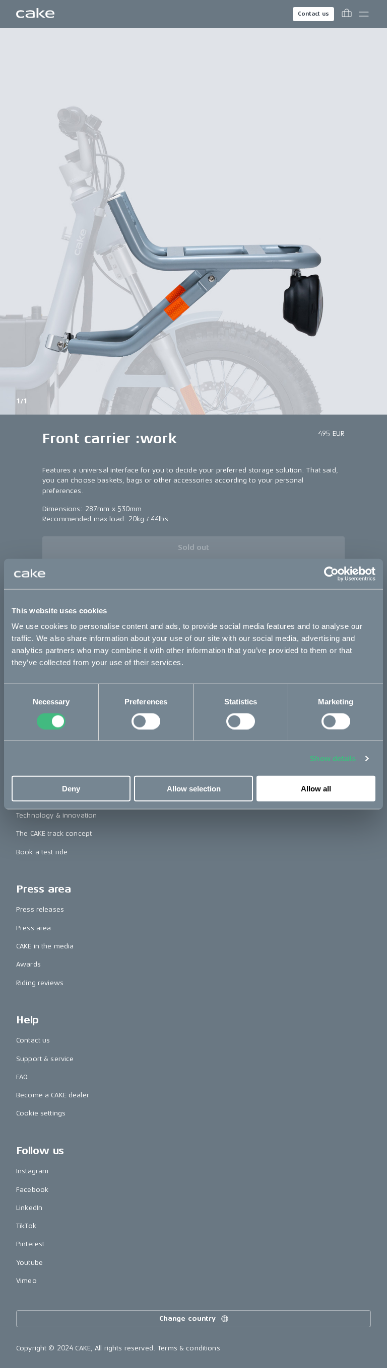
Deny (71, 788)
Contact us (313, 14)
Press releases (40, 909)
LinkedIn (29, 1208)
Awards (28, 964)
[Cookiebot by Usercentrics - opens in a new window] (331, 573)
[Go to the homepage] (35, 14)
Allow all (316, 788)
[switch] (146, 721)
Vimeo (26, 1280)
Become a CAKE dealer (52, 1095)
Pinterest (30, 1244)
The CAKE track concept (54, 833)
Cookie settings (41, 1113)
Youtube (29, 1262)
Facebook (32, 1189)
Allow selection (194, 788)
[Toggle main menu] (363, 14)
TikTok (26, 1226)
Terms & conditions (189, 1348)
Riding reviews (39, 983)
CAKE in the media (45, 946)
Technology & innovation (56, 815)
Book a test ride (42, 852)
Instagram (32, 1171)
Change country (187, 1318)
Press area (33, 928)
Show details (333, 758)
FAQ (22, 1077)
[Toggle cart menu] (346, 14)
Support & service (45, 1059)
